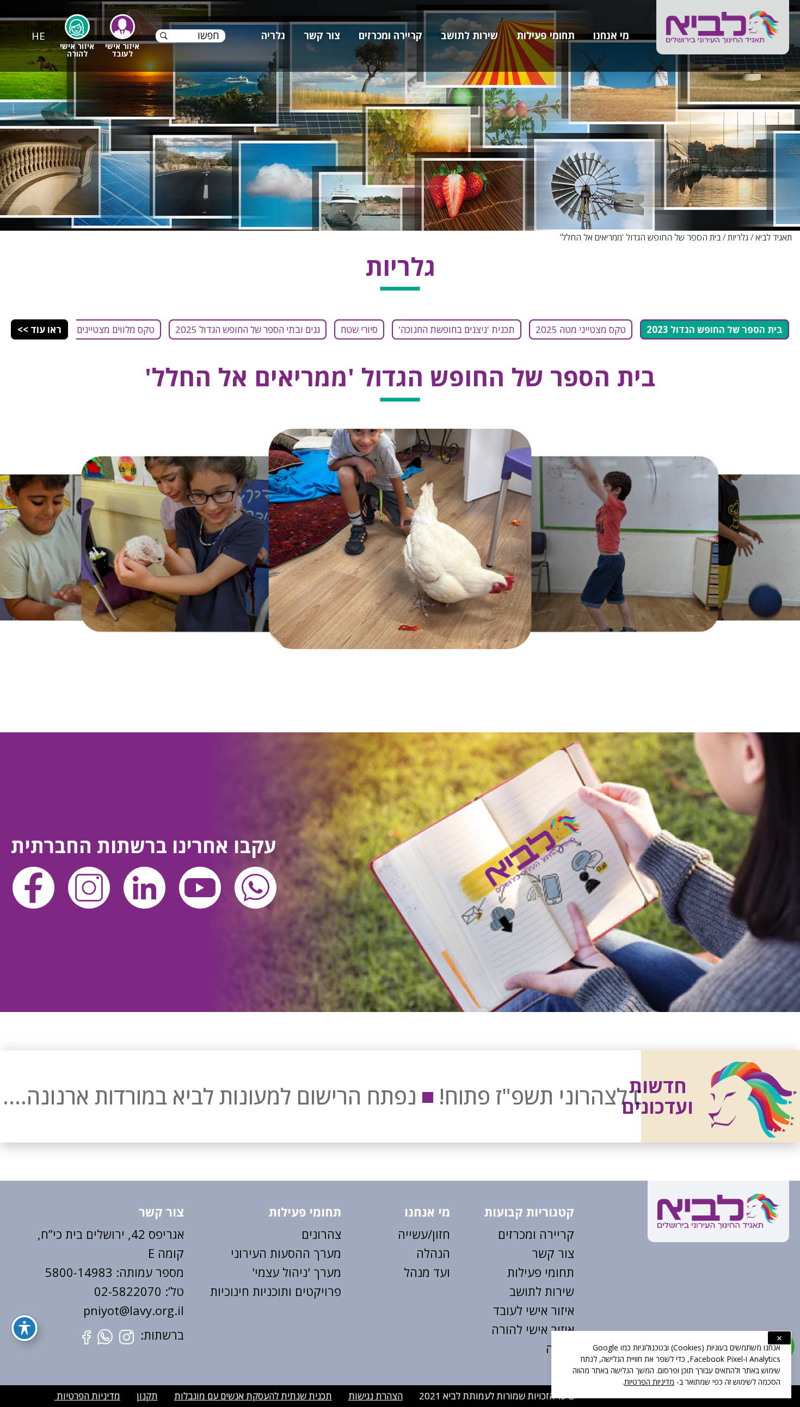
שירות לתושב (469, 35)
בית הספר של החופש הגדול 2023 (715, 329)
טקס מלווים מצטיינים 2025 (104, 329)
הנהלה (433, 1253)
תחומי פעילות (545, 35)
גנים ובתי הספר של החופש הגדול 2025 (247, 329)
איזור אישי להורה (532, 1329)
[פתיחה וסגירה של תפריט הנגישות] (24, 1328)
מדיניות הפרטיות (87, 1396)
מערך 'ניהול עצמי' (296, 1272)
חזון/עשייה (424, 1234)
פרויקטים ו (314, 1291)
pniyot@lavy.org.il (133, 1310)
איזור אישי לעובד (533, 1310)
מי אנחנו (611, 35)
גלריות (738, 237)
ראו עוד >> (39, 329)
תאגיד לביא (773, 237)
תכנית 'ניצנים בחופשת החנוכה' (456, 329)
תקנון (147, 1396)
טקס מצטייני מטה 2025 (581, 329)
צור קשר (322, 35)
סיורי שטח (359, 329)
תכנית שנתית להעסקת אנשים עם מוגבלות (253, 1396)
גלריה (273, 35)
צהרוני (325, 1234)
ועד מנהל (427, 1272)
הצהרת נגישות (375, 1396)
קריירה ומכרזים (390, 35)
